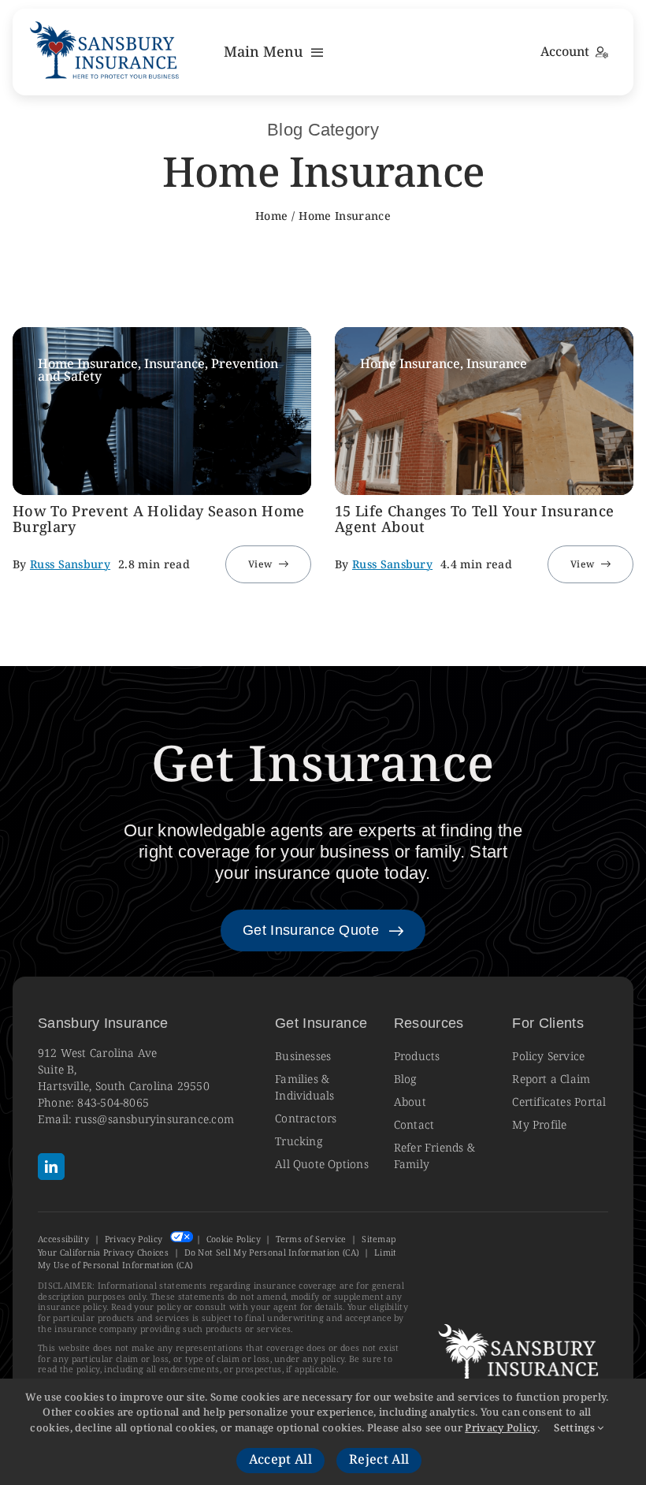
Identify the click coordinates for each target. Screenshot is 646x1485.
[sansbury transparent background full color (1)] (105, 22)
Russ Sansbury (70, 564)
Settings (575, 1428)
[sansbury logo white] (520, 1324)
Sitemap (378, 1239)
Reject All (379, 1460)
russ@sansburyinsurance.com (154, 1119)
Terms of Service (311, 1239)
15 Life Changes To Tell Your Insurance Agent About (474, 520)
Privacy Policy (133, 1239)
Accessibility (63, 1239)
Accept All (280, 1460)
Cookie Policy (233, 1239)
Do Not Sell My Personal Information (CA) (271, 1253)
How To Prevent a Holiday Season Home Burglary (159, 520)
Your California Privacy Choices (103, 1253)
